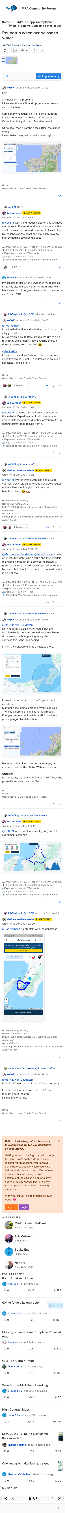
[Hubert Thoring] (4, 1445)
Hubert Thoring (17, 1445)
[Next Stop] (4, 1415)
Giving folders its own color (21, 1302)
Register (12, 1207)
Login (24, 1207)
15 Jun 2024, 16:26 (23, 474)
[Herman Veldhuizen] (4, 1474)
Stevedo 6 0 (15, 1313)
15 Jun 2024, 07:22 (37, 87)
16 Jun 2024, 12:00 (37, 1074)
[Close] (59, 1141)
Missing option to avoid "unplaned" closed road (31, 1334)
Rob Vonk (13, 1284)
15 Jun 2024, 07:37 (23, 217)
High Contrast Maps (16, 1409)
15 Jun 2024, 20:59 (24, 825)
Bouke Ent (12, 277)
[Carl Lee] (4, 1366)
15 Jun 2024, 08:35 (37, 320)
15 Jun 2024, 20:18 (23, 549)
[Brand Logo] (11, 8)
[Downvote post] (60, 195)
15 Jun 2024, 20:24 (37, 619)
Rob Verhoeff (13, 213)
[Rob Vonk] (4, 1284)
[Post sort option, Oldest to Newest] (7, 76)
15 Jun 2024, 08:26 (40, 277)
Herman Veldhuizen (19, 1474)
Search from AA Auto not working (25, 1385)
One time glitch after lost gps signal (26, 1463)
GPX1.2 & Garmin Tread (18, 1361)
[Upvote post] (47, 195)
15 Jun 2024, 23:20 (24, 923)
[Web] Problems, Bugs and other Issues (23, 45)
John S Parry (15, 1415)
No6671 (10, 87)
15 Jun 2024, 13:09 (23, 407)
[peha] (4, 1391)
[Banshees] (4, 1342)
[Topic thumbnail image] (55, 1305)
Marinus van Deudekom (20, 470)
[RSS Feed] (42, 50)
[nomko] (4, 1313)
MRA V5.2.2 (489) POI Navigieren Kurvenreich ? (25, 1436)
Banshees (14, 1342)
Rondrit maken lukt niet (18, 1278)
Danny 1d (13, 1366)
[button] (4, 1508)
